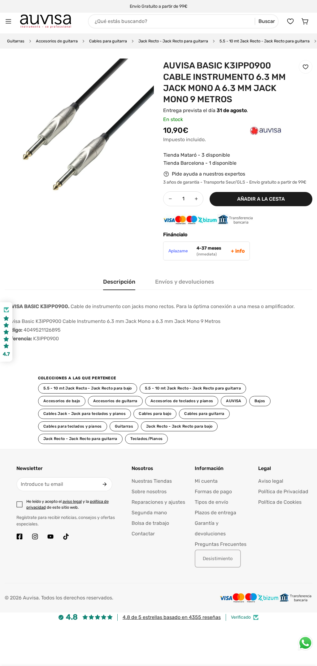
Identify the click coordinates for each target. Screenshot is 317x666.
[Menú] (8, 21)
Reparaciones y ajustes (158, 502)
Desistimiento (218, 558)
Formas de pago (213, 491)
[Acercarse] (141, 71)
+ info (238, 251)
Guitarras (15, 41)
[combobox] (183, 21)
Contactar (143, 534)
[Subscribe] (105, 484)
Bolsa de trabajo (150, 523)
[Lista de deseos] (290, 21)
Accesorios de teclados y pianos (181, 400)
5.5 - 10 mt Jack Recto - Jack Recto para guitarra (264, 41)
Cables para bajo (155, 413)
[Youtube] (50, 536)
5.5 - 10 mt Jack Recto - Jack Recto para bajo (87, 388)
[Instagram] (35, 536)
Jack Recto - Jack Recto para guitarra (173, 41)
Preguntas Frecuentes (220, 544)
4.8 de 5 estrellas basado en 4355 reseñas (172, 617)
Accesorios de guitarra (57, 41)
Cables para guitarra (108, 41)
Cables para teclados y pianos (72, 426)
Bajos (259, 400)
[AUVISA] (253, 140)
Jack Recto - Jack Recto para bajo (179, 426)
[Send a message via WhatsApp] (305, 642)
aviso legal (72, 501)
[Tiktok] (66, 536)
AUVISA (233, 400)
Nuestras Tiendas (152, 481)
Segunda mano (149, 513)
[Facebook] (19, 536)
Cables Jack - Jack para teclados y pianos (84, 413)
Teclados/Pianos (146, 438)
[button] (305, 21)
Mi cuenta (206, 481)
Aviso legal (270, 481)
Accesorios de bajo (61, 400)
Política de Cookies (280, 502)
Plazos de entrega (215, 513)
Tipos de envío (211, 502)
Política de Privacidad (283, 491)
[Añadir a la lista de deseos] (305, 67)
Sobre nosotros (149, 491)
